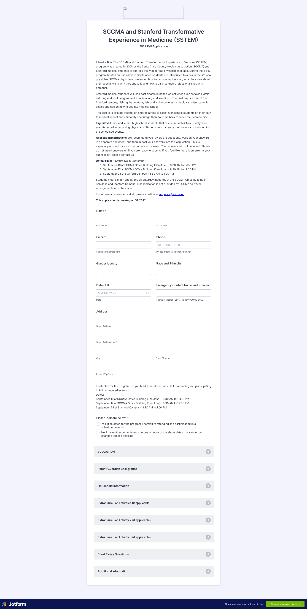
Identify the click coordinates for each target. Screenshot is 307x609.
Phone (160, 237)
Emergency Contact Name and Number (182, 285)
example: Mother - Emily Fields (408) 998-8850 (179, 299)
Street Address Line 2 (106, 342)
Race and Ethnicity (169, 263)
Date (98, 299)
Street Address (103, 326)
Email (101, 237)
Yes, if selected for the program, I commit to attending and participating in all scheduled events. (149, 425)
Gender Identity (106, 263)
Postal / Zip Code (104, 374)
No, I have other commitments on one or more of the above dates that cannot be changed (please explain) (151, 434)
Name (101, 210)
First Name (101, 225)
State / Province (164, 358)
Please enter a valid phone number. (173, 251)
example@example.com (108, 251)
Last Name (161, 225)
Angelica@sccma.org (172, 194)
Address (102, 311)
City (98, 358)
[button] (147, 292)
